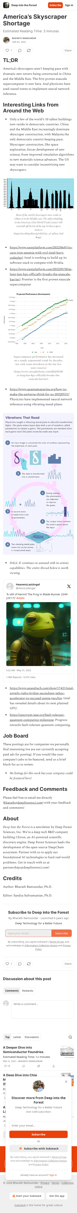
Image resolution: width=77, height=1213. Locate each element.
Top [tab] (7, 1037)
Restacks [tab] (27, 990)
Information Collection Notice (50, 1160)
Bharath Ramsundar (24, 38)
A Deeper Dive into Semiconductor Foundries (23, 1050)
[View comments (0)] (20, 50)
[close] (66, 1082)
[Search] (70, 1037)
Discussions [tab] (32, 1037)
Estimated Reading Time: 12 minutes (26, 1057)
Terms (55, 1183)
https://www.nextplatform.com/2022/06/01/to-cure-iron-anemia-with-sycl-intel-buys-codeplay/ (41, 252)
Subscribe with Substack (41, 1148)
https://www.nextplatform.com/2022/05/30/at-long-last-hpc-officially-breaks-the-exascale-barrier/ (41, 274)
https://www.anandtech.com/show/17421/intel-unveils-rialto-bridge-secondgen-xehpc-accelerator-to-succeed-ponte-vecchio (42, 693)
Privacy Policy (40, 1164)
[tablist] (19, 990)
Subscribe (55, 5)
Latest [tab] (17, 1037)
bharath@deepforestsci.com (23, 802)
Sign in (69, 5)
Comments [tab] (12, 990)
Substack (20, 1205)
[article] (38, 1056)
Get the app (56, 1196)
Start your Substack (28, 1196)
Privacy (45, 1183)
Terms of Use (59, 1157)
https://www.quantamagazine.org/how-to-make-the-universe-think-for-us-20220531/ (39, 392)
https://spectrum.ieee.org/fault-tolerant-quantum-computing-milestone (37, 717)
